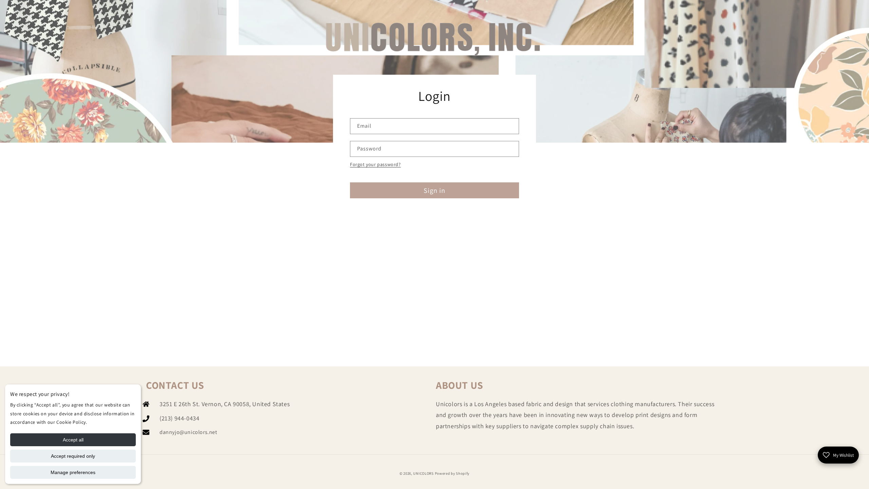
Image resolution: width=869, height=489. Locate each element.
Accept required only (73, 456)
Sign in (434, 190)
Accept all (73, 439)
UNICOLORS (423, 473)
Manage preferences (73, 472)
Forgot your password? (375, 164)
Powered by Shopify (452, 473)
